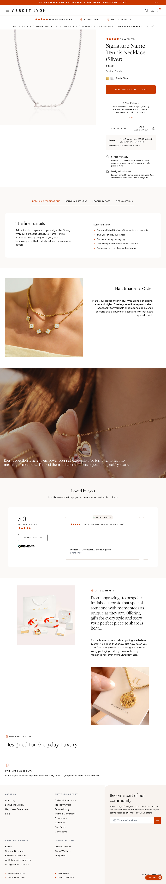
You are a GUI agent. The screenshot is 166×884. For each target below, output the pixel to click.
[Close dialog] (128, 389)
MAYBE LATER (83, 485)
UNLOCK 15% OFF (83, 473)
